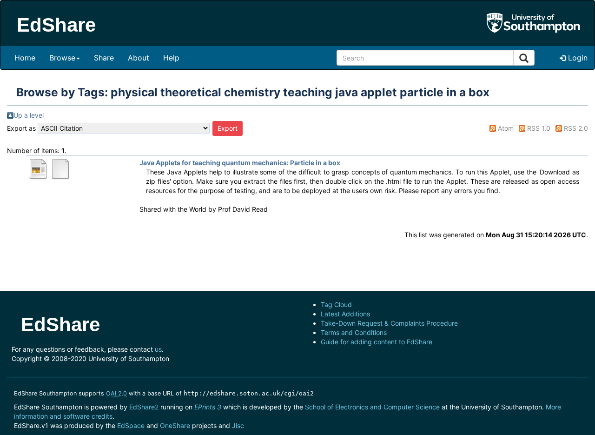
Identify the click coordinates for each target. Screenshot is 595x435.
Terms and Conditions (354, 332)
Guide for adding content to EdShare (376, 342)
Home (24, 57)
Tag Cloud (336, 304)
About (138, 57)
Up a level (28, 115)
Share (104, 57)
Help (171, 57)
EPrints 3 (207, 407)
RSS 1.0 (538, 128)
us (158, 349)
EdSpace (131, 425)
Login (577, 57)
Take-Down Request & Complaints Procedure (389, 323)
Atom (506, 128)
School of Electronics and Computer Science (372, 407)
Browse (62, 57)
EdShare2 (144, 407)
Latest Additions (345, 314)
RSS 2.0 (576, 128)
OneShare (175, 425)
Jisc (238, 425)
